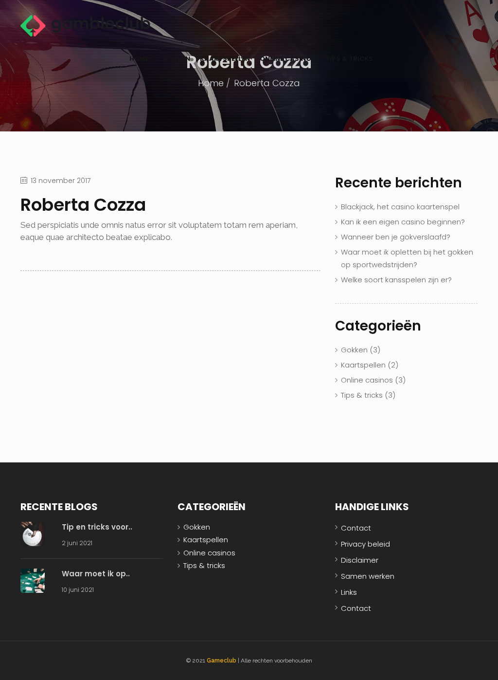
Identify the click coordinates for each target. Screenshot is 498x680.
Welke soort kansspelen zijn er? (396, 280)
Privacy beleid (365, 544)
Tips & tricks (349, 58)
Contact (356, 528)
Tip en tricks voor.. (97, 527)
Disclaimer (359, 560)
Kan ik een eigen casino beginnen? (403, 222)
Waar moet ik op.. (96, 574)
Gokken (176, 58)
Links (349, 592)
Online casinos (288, 58)
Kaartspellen (225, 58)
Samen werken (367, 576)
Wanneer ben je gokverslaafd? (395, 237)
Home (139, 58)
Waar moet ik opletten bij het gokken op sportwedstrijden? (407, 258)
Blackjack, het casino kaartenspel (400, 207)
